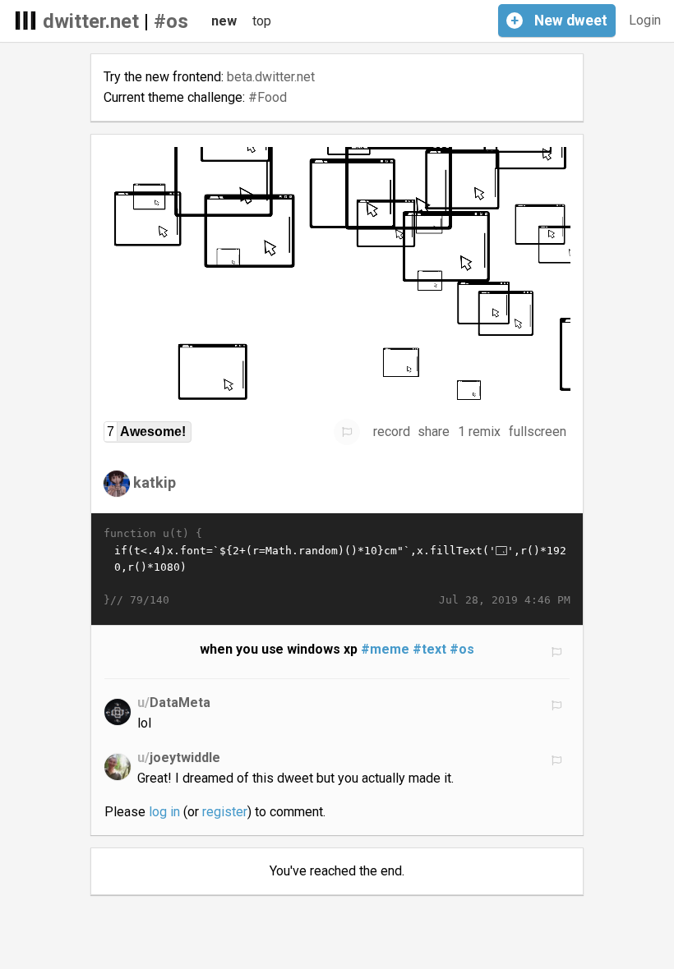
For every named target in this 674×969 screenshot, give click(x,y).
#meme (385, 649)
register (224, 812)
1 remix (479, 431)
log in (164, 812)
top (261, 21)
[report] (347, 432)
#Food (267, 97)
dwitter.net (91, 21)
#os (171, 21)
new (224, 21)
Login (645, 20)
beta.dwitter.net (271, 77)
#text (429, 649)
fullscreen (537, 431)
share (434, 431)
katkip (154, 482)
